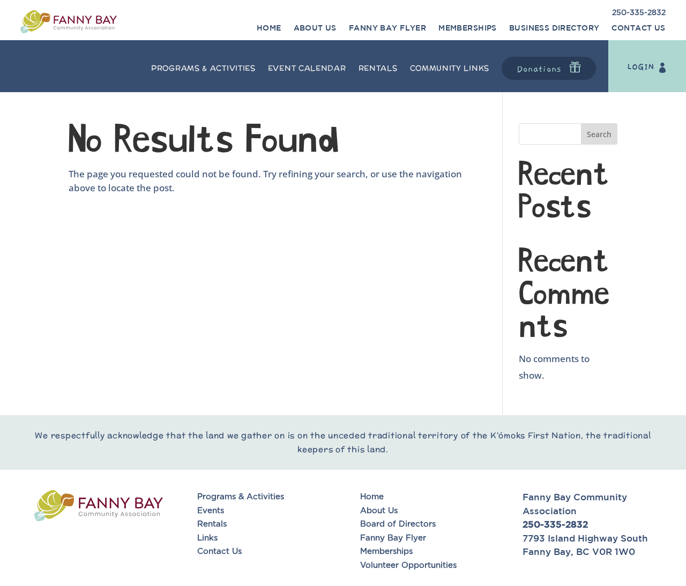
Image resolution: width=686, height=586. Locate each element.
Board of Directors (398, 524)
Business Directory (554, 28)
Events (210, 511)
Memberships (467, 28)
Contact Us (638, 28)
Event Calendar (307, 68)
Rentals (378, 68)
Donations (539, 69)
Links (207, 538)
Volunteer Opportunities (409, 565)
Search (599, 134)
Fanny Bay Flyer (387, 28)
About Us (315, 28)
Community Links (450, 68)
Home (269, 28)
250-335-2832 (639, 13)
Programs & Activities (203, 68)
